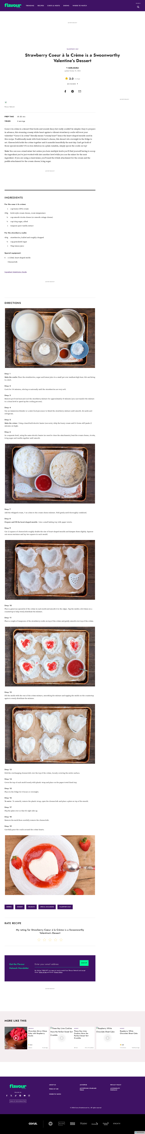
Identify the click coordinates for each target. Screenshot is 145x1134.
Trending (30, 6)
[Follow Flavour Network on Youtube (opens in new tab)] (24, 1095)
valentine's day (72, 49)
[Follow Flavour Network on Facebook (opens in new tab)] (7, 1095)
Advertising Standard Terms (88, 1089)
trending (31, 1028)
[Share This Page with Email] (79, 92)
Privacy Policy (58, 972)
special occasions (47, 907)
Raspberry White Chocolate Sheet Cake (129, 1032)
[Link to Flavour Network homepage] (13, 6)
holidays (31, 907)
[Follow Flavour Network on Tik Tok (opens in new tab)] (15, 1095)
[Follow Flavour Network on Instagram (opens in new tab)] (29, 1095)
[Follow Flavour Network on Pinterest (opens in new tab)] (20, 1095)
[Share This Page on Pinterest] (72, 92)
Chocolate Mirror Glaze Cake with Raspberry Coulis (37, 1033)
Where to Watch (80, 6)
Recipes (41, 6)
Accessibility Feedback (118, 1089)
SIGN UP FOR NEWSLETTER (18, 1101)
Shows (66, 6)
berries (9, 907)
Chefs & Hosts (53, 6)
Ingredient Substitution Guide (16, 272)
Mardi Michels (73, 68)
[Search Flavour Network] (138, 7)
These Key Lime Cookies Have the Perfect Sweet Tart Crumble (81, 1034)
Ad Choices (140, 1132)
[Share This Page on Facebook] (65, 92)
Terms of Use (43, 972)
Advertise (88, 1085)
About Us (52, 1085)
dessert (20, 907)
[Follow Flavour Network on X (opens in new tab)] (11, 1095)
